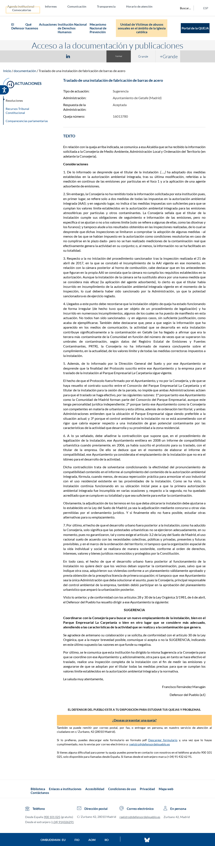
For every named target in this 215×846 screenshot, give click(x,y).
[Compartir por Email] (80, 56)
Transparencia (106, 6)
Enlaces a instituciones (65, 789)
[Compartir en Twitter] (55, 56)
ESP (205, 8)
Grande (143, 56)
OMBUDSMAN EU (53, 840)
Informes (51, 6)
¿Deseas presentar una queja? (134, 720)
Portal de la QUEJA (195, 28)
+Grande (169, 56)
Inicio (7, 71)
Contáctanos (40, 793)
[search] (183, 8)
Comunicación (76, 6)
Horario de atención (139, 6)
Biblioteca (38, 789)
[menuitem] (24, 6)
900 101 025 (52, 817)
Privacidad (147, 789)
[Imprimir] (93, 56)
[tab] (43, 56)
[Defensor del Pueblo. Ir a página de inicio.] (7, 28)
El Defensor (18, 26)
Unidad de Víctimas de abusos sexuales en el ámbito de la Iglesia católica (142, 28)
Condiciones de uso (122, 789)
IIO (107, 840)
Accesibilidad (94, 789)
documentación (25, 71)
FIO (77, 840)
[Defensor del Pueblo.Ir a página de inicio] (27, 790)
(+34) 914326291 (62, 822)
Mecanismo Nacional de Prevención (98, 28)
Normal (118, 56)
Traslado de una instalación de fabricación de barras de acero (82, 71)
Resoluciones (14, 100)
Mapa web (166, 789)
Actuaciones (48, 24)
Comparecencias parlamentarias (27, 121)
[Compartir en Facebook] (43, 56)
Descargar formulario (162, 740)
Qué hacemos (31, 26)
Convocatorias (21, 10)
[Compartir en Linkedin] (68, 56)
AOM (92, 840)
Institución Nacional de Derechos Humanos (72, 28)
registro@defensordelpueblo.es (149, 744)
